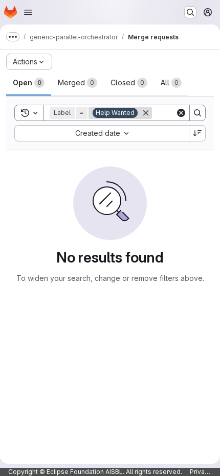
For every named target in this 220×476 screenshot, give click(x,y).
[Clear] (181, 113)
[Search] (197, 113)
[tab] (28, 83)
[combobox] (101, 133)
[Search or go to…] (190, 12)
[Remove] (146, 113)
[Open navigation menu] (28, 12)
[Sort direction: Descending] (197, 133)
